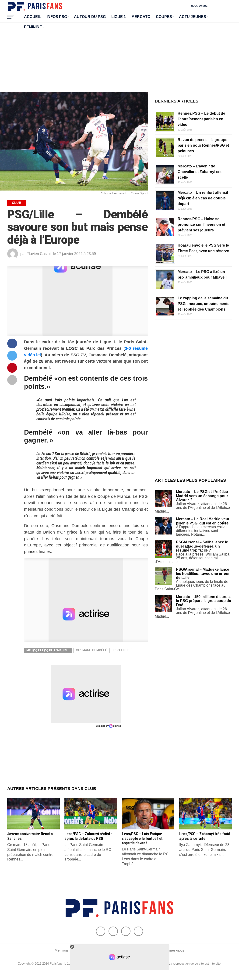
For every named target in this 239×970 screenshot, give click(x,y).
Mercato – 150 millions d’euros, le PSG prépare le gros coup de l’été (203, 601)
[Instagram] (138, 931)
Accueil (32, 17)
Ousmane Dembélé (91, 650)
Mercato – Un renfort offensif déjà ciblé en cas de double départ (203, 198)
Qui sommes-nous (170, 950)
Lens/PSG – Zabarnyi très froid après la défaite (204, 836)
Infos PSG (57, 17)
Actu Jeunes (192, 17)
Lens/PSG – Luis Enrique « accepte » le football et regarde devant (142, 838)
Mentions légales (67, 950)
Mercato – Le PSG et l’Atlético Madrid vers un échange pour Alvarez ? (202, 496)
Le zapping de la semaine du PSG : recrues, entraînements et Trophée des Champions (203, 303)
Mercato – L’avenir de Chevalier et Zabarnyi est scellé (199, 171)
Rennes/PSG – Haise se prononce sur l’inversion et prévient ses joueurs (201, 224)
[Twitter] (113, 931)
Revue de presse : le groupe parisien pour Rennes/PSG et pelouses (203, 145)
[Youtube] (125, 931)
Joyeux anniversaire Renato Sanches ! (30, 836)
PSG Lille (121, 650)
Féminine (33, 27)
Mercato (140, 17)
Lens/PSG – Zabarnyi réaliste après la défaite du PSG (88, 836)
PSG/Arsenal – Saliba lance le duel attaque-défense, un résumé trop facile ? (202, 546)
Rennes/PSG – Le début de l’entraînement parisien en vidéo (201, 119)
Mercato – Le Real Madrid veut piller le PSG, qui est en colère (202, 521)
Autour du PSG (90, 17)
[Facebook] (100, 931)
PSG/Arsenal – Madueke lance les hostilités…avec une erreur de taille (203, 573)
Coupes (164, 17)
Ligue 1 (118, 17)
